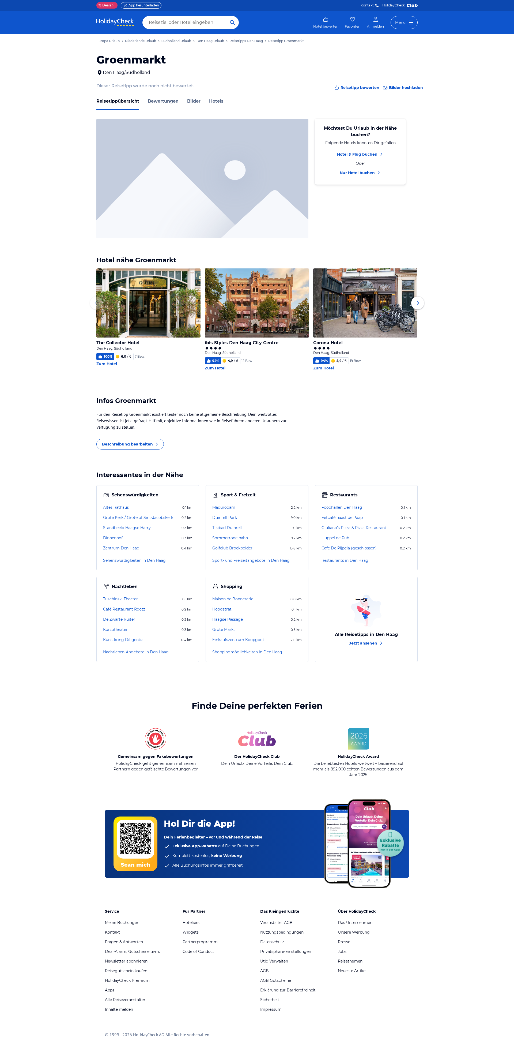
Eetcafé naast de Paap (342, 517)
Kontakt (367, 5)
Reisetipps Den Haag (246, 41)
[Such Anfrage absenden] (232, 22)
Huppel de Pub (335, 538)
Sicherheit (269, 999)
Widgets (191, 932)
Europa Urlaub (108, 41)
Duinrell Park (224, 517)
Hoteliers (191, 922)
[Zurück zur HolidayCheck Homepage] (115, 22)
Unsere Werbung (354, 932)
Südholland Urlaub (176, 41)
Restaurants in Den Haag (345, 560)
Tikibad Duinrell (227, 527)
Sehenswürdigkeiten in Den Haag (134, 560)
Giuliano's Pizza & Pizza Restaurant (354, 527)
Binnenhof (113, 538)
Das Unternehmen (355, 922)
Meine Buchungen (122, 922)
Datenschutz (272, 941)
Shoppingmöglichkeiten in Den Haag (247, 652)
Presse (344, 941)
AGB (264, 970)
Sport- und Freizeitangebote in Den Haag (251, 560)
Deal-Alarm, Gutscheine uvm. (132, 951)
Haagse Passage (227, 619)
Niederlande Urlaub (140, 41)
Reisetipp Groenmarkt (286, 41)
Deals (105, 5)
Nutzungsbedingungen (282, 932)
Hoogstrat (222, 609)
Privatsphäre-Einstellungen (285, 951)
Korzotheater (115, 629)
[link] (325, 22)
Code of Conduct (198, 951)
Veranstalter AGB (276, 922)
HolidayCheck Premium (127, 980)
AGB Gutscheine (275, 980)
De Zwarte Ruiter (119, 619)
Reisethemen (350, 961)
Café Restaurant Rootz (124, 609)
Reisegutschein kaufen (126, 970)
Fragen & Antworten (124, 941)
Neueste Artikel (352, 970)
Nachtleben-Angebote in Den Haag (136, 652)
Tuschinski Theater (120, 599)
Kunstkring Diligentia (123, 639)
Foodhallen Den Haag (342, 507)
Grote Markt (223, 629)
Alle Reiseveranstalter (125, 999)
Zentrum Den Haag (121, 548)
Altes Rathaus (116, 507)
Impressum (271, 1009)
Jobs (342, 951)
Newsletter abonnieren (126, 961)
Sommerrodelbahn (230, 538)
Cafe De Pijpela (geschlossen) (349, 548)
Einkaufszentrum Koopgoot (238, 639)
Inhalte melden (119, 1009)
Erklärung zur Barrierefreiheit (288, 990)
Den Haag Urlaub (210, 41)
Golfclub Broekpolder (232, 548)
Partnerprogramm (200, 941)
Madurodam (223, 507)
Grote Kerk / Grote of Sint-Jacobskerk (138, 517)
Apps (109, 990)
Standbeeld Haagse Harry (127, 527)
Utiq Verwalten (274, 961)
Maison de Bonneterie (232, 599)
